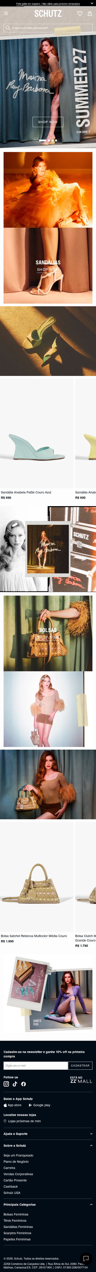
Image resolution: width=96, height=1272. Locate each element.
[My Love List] (80, 13)
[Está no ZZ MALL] (81, 1081)
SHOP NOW (48, 122)
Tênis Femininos (15, 1220)
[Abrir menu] (6, 13)
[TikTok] (15, 1084)
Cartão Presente (15, 1180)
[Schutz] (48, 13)
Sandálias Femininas (18, 1227)
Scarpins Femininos (17, 1233)
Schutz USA (12, 1193)
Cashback (11, 1186)
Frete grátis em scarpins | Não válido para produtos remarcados (33, 3)
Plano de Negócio (16, 1161)
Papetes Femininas (17, 1239)
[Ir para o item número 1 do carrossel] (49, 140)
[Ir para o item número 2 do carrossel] (52, 140)
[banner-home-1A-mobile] (48, 190)
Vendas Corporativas (18, 1174)
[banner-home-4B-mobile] (48, 709)
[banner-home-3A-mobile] (48, 549)
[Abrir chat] (86, 1258)
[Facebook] (23, 1084)
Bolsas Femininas (16, 1214)
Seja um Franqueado (18, 1155)
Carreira (9, 1168)
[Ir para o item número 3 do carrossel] (56, 140)
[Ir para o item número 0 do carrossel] (42, 140)
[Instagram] (6, 1084)
